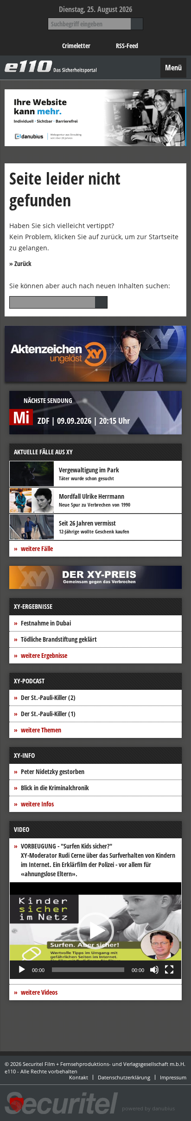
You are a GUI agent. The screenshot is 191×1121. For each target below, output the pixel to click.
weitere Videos (39, 992)
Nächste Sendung (48, 400)
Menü (173, 67)
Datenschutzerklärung (124, 1077)
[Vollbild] (169, 969)
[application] (95, 930)
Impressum (173, 1077)
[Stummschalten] (154, 969)
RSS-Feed (127, 45)
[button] (95, 930)
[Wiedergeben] (21, 969)
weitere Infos (37, 803)
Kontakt (78, 1077)
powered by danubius (148, 1108)
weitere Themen (41, 729)
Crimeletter (76, 45)
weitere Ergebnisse (44, 655)
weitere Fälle (37, 548)
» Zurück (20, 263)
